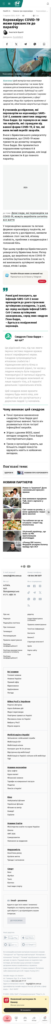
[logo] (17, 3)
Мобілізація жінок (15, 745)
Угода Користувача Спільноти (35, 619)
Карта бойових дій (15, 708)
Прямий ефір (13, 682)
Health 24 (7, 11)
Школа (10, 830)
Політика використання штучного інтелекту (12, 651)
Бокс (9, 872)
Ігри (29, 654)
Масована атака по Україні (18, 719)
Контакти (31, 633)
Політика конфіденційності (10, 645)
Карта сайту (32, 650)
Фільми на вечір (14, 807)
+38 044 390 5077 (34, 576)
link (28, 586)
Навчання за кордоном (17, 841)
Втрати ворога (13, 726)
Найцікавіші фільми (16, 800)
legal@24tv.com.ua (33, 984)
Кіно (9, 797)
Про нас (6, 614)
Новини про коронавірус (23, 11)
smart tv (11, 944)
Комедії (10, 811)
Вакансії (30, 637)
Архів (29, 646)
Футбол (10, 876)
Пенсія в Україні (14, 788)
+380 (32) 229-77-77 (18, 981)
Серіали (10, 815)
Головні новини (14, 675)
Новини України (14, 679)
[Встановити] (25, 1005)
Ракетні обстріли (14, 705)
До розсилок (16, 921)
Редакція (6, 619)
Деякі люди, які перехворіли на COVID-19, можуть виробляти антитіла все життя (25, 216)
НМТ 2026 (11, 834)
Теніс (9, 879)
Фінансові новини (15, 778)
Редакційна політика (11, 623)
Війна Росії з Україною (18, 701)
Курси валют (12, 774)
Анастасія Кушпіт (16, 32)
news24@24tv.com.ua (12, 576)
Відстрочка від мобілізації (18, 752)
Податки (11, 785)
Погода (10, 693)
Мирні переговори (15, 712)
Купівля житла (13, 856)
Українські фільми (15, 804)
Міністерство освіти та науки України (23, 827)
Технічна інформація (35, 629)
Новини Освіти (14, 823)
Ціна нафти (12, 771)
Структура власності (35, 642)
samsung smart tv (28, 944)
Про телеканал (9, 627)
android (11, 937)
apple (28, 937)
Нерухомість (13, 849)
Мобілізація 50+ (14, 742)
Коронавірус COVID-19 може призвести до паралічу (42, 11)
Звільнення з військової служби (21, 738)
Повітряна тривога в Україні (19, 715)
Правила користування (12, 640)
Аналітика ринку (14, 853)
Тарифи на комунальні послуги (20, 781)
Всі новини (12, 672)
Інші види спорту (14, 886)
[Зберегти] (44, 44)
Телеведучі (7, 631)
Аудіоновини (12, 689)
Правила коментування (36, 625)
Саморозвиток (13, 837)
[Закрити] (46, 999)
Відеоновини (13, 686)
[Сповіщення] (48, 3)
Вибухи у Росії (13, 722)
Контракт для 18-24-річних (18, 749)
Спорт (10, 868)
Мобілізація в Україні (18, 735)
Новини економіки (16, 767)
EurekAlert (18, 37)
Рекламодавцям (9, 636)
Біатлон (10, 883)
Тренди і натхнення (15, 860)
